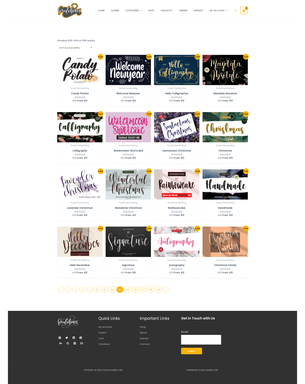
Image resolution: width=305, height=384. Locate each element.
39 (158, 289)
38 (150, 289)
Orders (102, 332)
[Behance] (60, 343)
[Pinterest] (74, 343)
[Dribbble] (67, 343)
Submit (191, 351)
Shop (143, 327)
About (143, 332)
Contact (145, 344)
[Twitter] (66, 337)
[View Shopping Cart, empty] (244, 10)
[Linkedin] (73, 337)
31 (97, 289)
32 (104, 289)
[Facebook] (80, 337)
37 (143, 289)
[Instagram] (59, 337)
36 (135, 289)
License (144, 338)
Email (185, 332)
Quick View (80, 82)
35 (127, 289)
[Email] (81, 343)
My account (105, 327)
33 (112, 289)
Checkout (104, 344)
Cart (101, 338)
